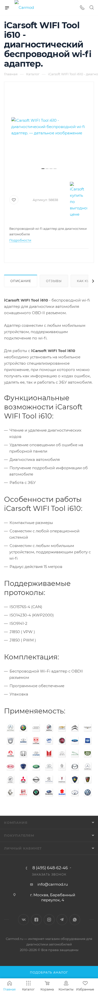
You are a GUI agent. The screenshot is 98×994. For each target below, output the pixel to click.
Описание (20, 281)
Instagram (49, 919)
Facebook (36, 919)
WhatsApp (74, 919)
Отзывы (54, 281)
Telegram (62, 919)
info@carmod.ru (52, 884)
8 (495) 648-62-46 (50, 868)
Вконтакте (23, 919)
